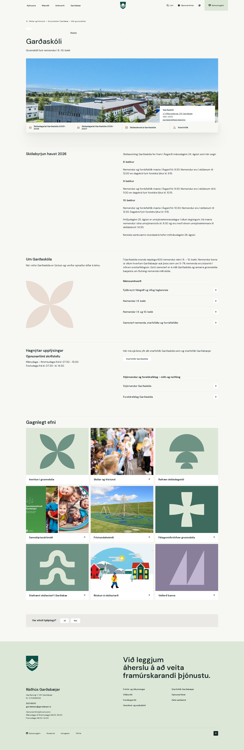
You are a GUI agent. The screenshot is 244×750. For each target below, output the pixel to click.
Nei (75, 620)
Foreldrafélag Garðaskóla (138, 396)
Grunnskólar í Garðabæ (58, 21)
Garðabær (76, 5)
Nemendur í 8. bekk (134, 301)
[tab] (170, 290)
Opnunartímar (179, 694)
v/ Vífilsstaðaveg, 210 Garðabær (178, 113)
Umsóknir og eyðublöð (134, 705)
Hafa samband (179, 700)
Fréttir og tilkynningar (134, 689)
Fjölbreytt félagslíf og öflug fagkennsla (145, 290)
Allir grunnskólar (78, 21)
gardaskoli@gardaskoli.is (174, 119)
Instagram (65, 733)
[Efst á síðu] (216, 733)
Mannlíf (45, 5)
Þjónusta (31, 5)
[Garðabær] (123, 5)
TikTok (78, 733)
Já (64, 620)
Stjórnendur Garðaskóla (137, 386)
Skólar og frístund (37, 21)
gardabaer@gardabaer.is (38, 706)
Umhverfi (59, 5)
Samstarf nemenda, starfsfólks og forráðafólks (150, 322)
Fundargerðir (130, 700)
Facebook (51, 733)
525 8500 (31, 703)
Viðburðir (128, 694)
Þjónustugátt (34, 733)
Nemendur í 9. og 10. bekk (138, 311)
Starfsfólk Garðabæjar (183, 689)
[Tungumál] (199, 5)
